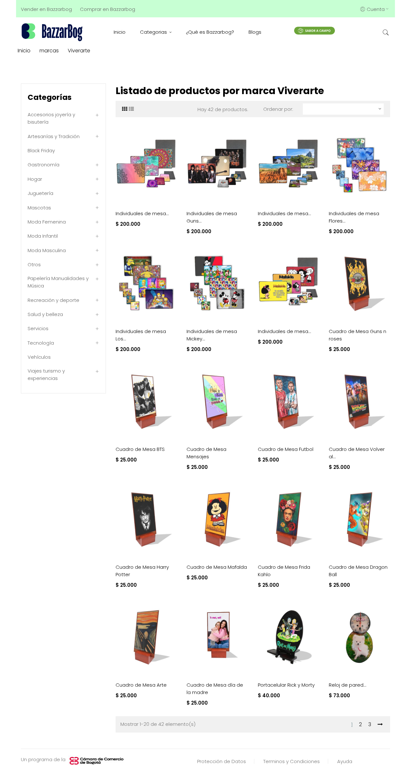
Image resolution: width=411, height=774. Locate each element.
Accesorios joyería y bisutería (51, 118)
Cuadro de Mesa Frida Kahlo (284, 571)
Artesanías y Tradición (54, 136)
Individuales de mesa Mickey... (212, 335)
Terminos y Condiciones (291, 761)
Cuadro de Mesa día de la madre (215, 689)
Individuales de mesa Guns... (212, 217)
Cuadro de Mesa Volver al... (357, 453)
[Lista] (131, 109)
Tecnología (41, 342)
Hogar (35, 179)
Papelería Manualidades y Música (58, 282)
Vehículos (39, 357)
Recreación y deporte (53, 300)
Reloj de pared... (347, 685)
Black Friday (41, 150)
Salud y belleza (45, 314)
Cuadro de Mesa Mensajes (206, 453)
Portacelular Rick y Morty (286, 685)
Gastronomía (43, 164)
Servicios (38, 328)
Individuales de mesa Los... (141, 335)
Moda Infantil (43, 236)
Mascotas (39, 207)
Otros (34, 264)
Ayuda (344, 761)
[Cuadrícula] (124, 109)
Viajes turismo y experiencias (46, 374)
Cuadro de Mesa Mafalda (217, 567)
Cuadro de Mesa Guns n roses (357, 335)
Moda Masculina (47, 250)
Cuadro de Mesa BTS (140, 449)
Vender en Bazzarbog (46, 9)
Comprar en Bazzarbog (107, 9)
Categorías (50, 97)
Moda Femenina (47, 221)
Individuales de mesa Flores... (354, 217)
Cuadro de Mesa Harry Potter (142, 571)
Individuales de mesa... (142, 213)
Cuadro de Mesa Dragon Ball (358, 571)
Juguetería (40, 193)
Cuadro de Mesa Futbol (285, 449)
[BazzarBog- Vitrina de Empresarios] (53, 32)
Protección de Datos (221, 761)
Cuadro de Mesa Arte (141, 685)
